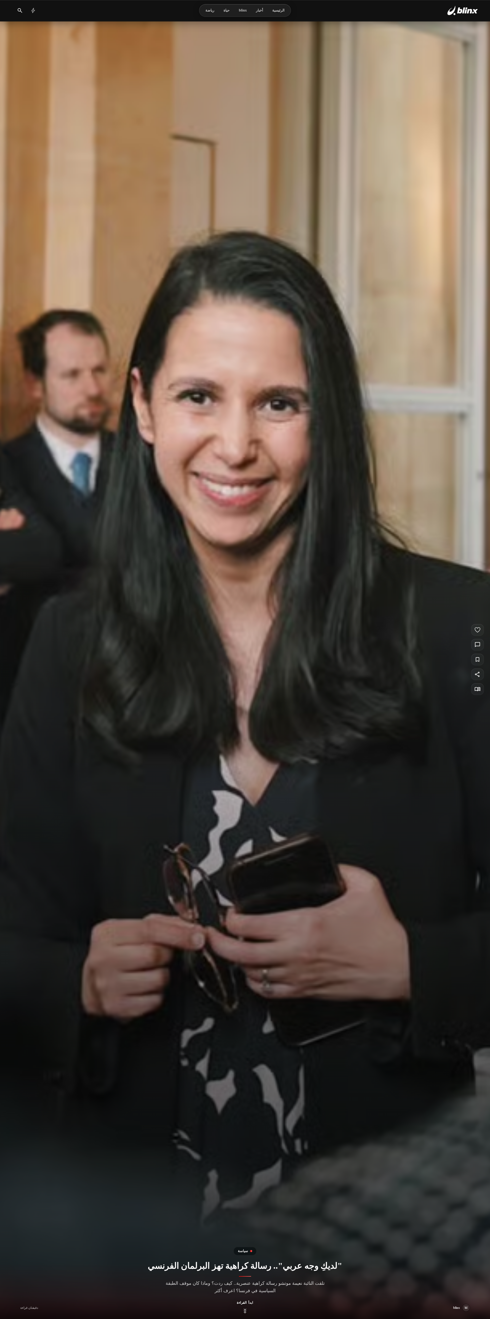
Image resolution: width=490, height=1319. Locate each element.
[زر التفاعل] (477, 629)
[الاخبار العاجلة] (33, 10)
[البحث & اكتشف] (20, 10)
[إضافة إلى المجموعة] (477, 659)
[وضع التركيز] (477, 689)
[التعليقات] (477, 644)
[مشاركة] (477, 674)
